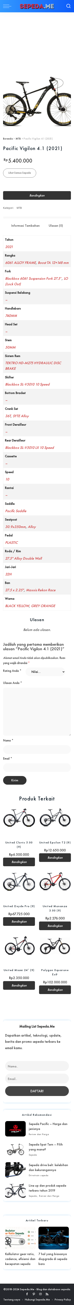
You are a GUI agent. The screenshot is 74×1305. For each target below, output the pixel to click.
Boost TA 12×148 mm (53, 262)
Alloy (32, 526)
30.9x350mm (15, 526)
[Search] (68, 6)
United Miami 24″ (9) (19, 970)
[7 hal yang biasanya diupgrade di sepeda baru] (53, 1238)
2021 (9, 246)
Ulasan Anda (12, 683)
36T (8, 415)
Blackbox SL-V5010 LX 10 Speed (29, 447)
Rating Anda (12, 671)
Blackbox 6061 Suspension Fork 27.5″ (33, 278)
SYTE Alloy (21, 415)
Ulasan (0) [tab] (56, 225)
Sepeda (33, 1154)
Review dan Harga (39, 1134)
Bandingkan (37, 195)
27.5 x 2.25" (14, 590)
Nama (8, 740)
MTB (18, 138)
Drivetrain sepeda (39, 1175)
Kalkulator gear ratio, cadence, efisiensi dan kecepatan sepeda (20, 1259)
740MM (11, 315)
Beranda (8, 138)
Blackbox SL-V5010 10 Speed (27, 384)
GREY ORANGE (43, 605)
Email (7, 758)
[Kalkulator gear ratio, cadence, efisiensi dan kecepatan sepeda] (20, 1238)
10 (7, 479)
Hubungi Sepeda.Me (37, 1299)
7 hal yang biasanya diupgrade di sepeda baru (52, 1259)
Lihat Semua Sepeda (19, 172)
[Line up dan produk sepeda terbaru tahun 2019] (15, 1190)
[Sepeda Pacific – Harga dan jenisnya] (15, 1128)
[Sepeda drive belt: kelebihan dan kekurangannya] (15, 1170)
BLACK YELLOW (17, 605)
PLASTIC (11, 542)
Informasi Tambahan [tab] (25, 225)
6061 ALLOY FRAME (20, 262)
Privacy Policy (63, 1299)
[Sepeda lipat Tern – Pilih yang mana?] (15, 1149)
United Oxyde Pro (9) (19, 906)
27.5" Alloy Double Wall (23, 558)
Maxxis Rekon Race (41, 590)
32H (8, 574)
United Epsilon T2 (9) (55, 842)
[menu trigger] (8, 6)
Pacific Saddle (15, 510)
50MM (10, 347)
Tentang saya (11, 1299)
